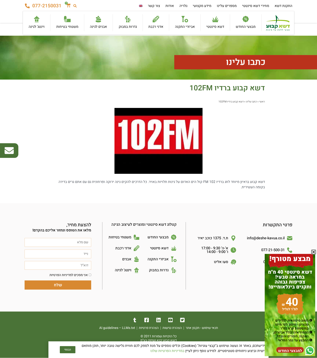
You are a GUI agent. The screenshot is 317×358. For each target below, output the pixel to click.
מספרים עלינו (227, 5)
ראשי (262, 102)
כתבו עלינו (245, 62)
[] (170, 320)
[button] (314, 252)
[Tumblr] (134, 320)
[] (158, 320)
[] (182, 320)
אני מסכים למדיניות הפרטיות (69, 275)
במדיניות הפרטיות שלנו (167, 350)
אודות (169, 5)
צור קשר (154, 5)
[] (146, 320)
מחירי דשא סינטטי (255, 5)
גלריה (183, 5)
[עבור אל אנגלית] (140, 6)
